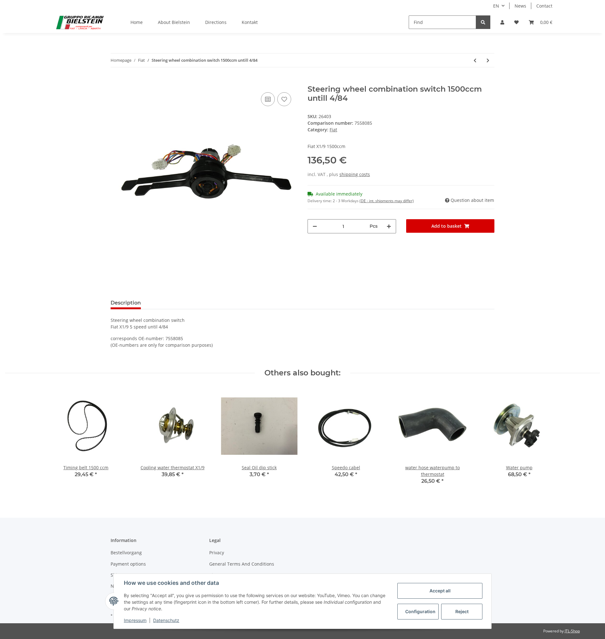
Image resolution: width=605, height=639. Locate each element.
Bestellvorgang (126, 553)
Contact (544, 6)
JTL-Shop (572, 631)
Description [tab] (126, 303)
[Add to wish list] (284, 99)
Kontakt (250, 22)
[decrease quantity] (315, 226)
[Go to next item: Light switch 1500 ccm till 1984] (487, 60)
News (520, 6)
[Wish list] (516, 22)
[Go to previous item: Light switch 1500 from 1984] (475, 60)
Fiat (333, 130)
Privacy (216, 553)
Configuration (420, 611)
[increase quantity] (389, 226)
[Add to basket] (116, 81)
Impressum (135, 620)
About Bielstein (174, 22)
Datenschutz (166, 620)
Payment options (128, 564)
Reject (462, 611)
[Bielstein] (81, 22)
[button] (502, 22)
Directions (216, 22)
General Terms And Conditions (241, 564)
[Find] (483, 22)
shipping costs (354, 174)
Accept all (440, 590)
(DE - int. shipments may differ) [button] (387, 200)
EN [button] (496, 6)
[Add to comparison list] (268, 99)
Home (136, 22)
